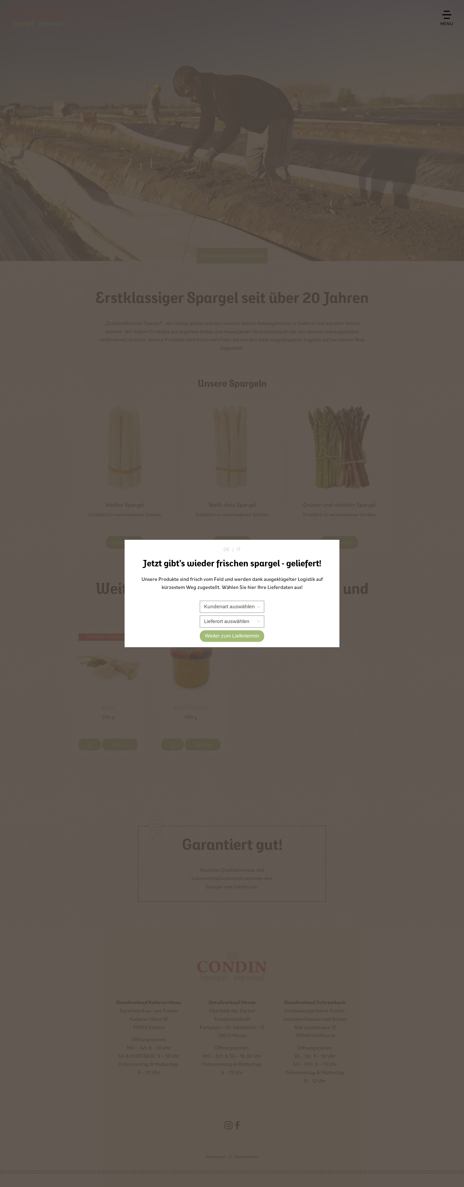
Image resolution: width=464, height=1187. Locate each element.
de (226, 549)
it (239, 549)
